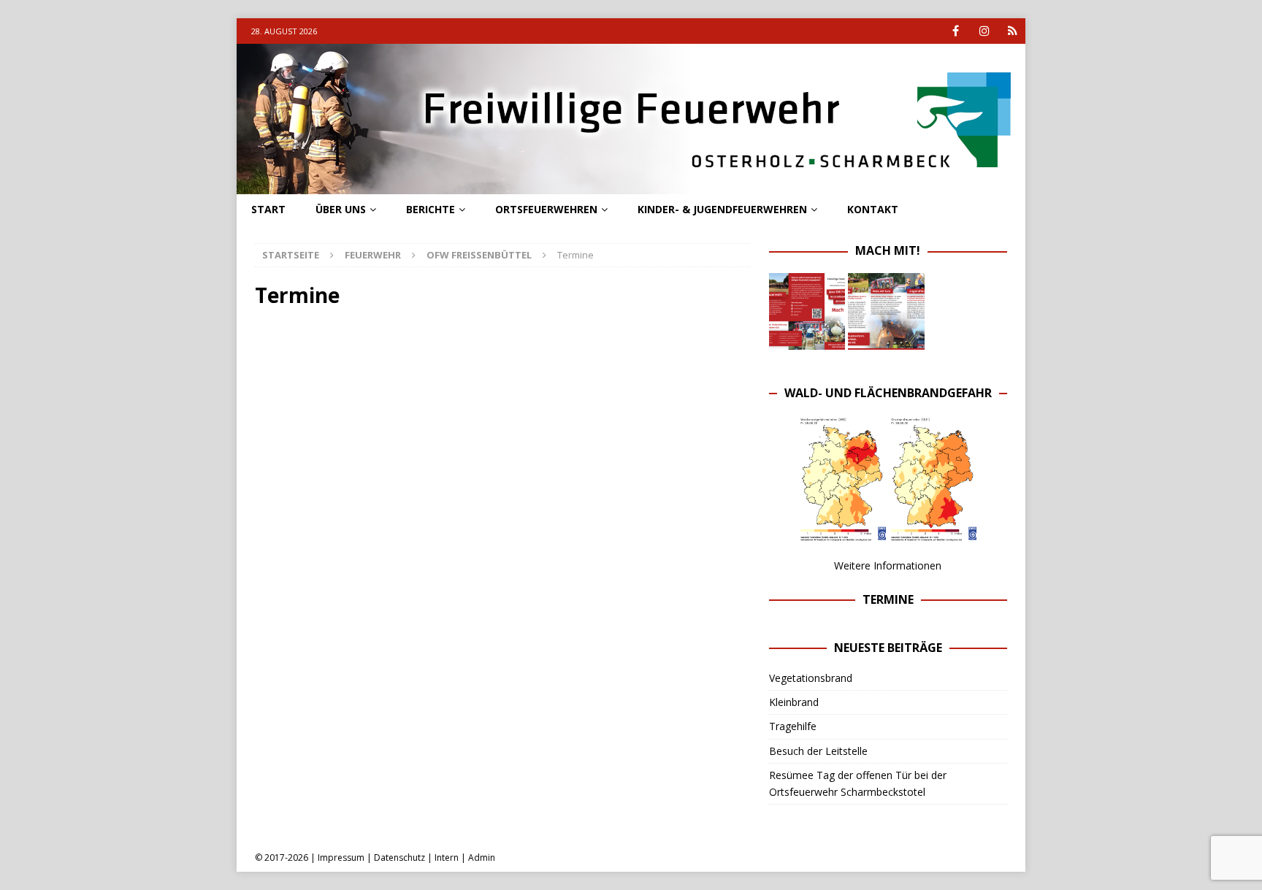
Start (268, 209)
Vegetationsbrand (810, 678)
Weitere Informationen (887, 565)
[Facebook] (955, 31)
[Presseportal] (1012, 31)
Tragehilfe (793, 726)
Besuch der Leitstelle (818, 751)
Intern (447, 857)
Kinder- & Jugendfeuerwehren (722, 209)
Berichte (430, 209)
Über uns (341, 209)
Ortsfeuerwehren (546, 209)
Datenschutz (399, 857)
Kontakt (872, 209)
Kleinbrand (794, 702)
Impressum (341, 857)
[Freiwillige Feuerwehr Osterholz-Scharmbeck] (631, 186)
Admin (481, 857)
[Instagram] (984, 31)
